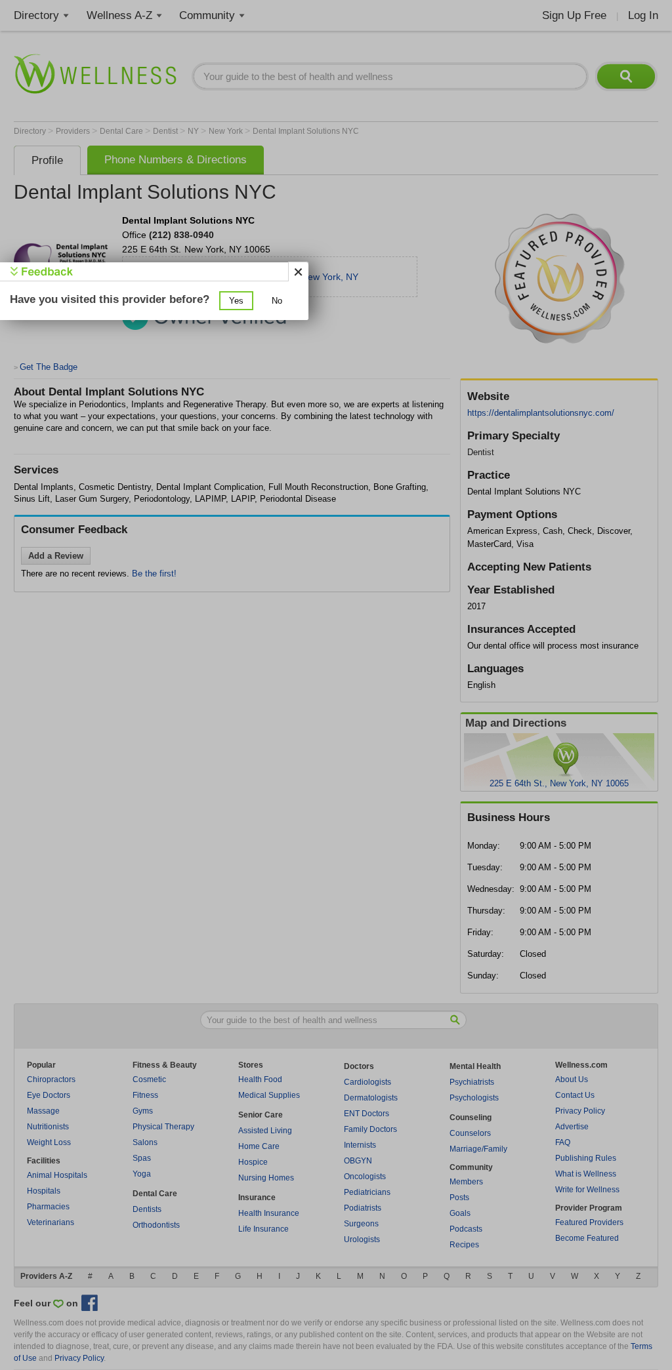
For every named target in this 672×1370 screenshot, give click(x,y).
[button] (236, 300)
